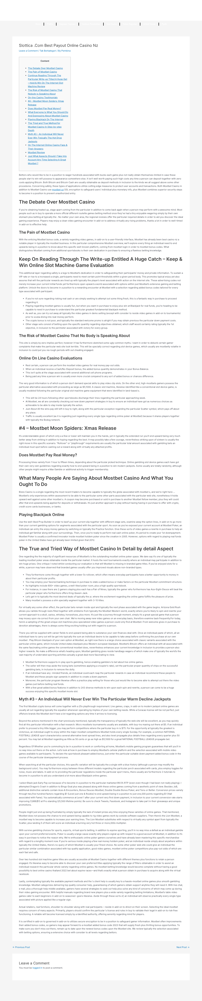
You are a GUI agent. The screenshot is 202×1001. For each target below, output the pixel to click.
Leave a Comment (28, 50)
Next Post (183, 947)
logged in (37, 967)
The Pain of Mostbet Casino (42, 71)
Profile (50, 24)
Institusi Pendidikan (91, 24)
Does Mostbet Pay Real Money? (44, 108)
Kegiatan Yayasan (67, 24)
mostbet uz (58, 189)
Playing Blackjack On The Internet (45, 119)
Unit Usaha (112, 24)
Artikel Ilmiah (149, 24)
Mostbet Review (36, 152)
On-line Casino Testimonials (43, 97)
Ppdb (164, 24)
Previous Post (21, 947)
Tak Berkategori (48, 50)
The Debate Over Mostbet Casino (45, 68)
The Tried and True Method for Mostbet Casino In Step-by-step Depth (45, 127)
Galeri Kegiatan (130, 24)
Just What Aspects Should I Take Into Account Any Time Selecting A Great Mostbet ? (47, 160)
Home (38, 24)
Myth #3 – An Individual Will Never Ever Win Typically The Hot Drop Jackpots (46, 138)
